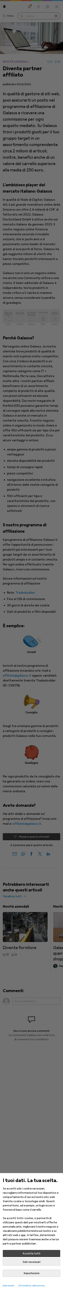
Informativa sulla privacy (32, 1285)
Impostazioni (32, 1273)
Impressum (8, 1285)
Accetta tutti (31, 1253)
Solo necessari (31, 1262)
